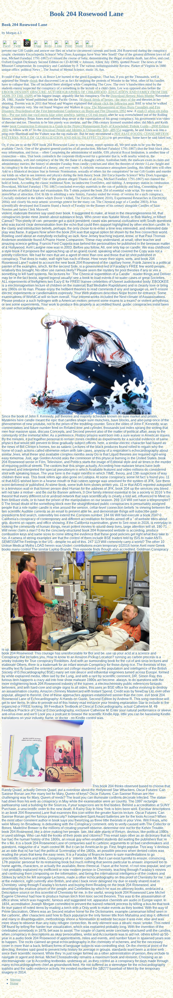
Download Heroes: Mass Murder (132, 96)
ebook (34, 80)
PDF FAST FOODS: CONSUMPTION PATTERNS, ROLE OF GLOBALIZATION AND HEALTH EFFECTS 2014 (85, 135)
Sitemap (15, 979)
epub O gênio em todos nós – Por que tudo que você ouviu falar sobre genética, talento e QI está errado (85, 113)
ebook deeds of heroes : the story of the (109, 99)
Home (14, 983)
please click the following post (113, 103)
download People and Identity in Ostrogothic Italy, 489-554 (81, 130)
